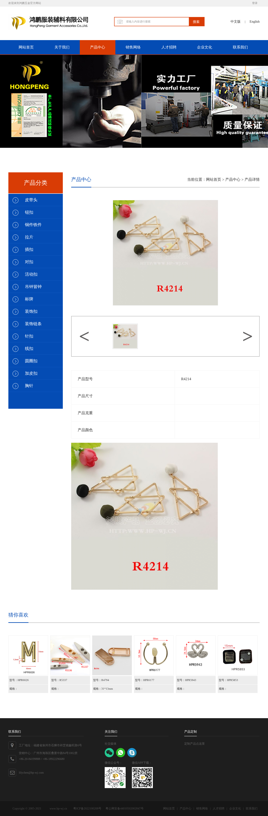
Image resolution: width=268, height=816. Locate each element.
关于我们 (62, 47)
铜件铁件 (33, 224)
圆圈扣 (31, 361)
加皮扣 (31, 373)
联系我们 (240, 47)
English (255, 21)
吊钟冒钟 (33, 286)
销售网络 (133, 47)
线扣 (29, 348)
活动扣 (31, 274)
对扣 (29, 261)
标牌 (29, 299)
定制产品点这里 (194, 743)
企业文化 (204, 47)
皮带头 (31, 200)
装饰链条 (33, 323)
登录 (255, 3)
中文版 (236, 21)
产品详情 (252, 179)
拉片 (29, 237)
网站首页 (26, 47)
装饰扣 (31, 311)
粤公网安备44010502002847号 (125, 808)
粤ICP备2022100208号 (87, 808)
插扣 (29, 249)
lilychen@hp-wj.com (31, 772)
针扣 (29, 336)
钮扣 (29, 212)
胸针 (29, 385)
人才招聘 (169, 47)
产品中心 (97, 47)
